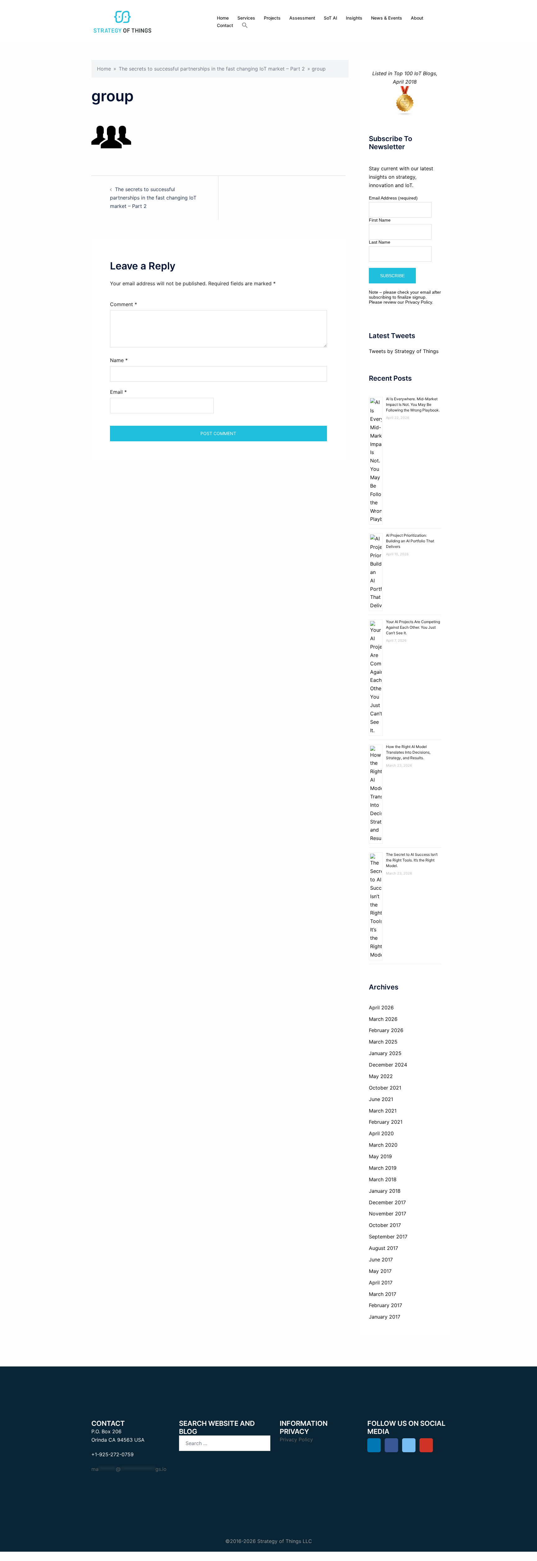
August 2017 (383, 1248)
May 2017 (380, 1271)
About (417, 18)
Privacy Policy (418, 302)
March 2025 (383, 1042)
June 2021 (381, 1099)
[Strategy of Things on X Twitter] (408, 1445)
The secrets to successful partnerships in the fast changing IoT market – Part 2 (212, 69)
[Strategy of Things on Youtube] (426, 1445)
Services (246, 18)
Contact (225, 25)
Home (223, 18)
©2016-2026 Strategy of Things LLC (268, 1541)
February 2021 (385, 1122)
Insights (354, 18)
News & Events (386, 18)
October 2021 (385, 1088)
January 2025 (385, 1053)
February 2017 (385, 1305)
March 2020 (383, 1145)
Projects (272, 18)
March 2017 (382, 1294)
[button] (245, 25)
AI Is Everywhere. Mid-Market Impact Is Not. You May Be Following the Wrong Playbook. (413, 404)
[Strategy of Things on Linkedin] (374, 1445)
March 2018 (383, 1179)
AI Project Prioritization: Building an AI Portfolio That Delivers (410, 541)
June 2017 (381, 1259)
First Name (380, 220)
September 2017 (388, 1236)
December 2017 (387, 1202)
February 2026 (386, 1030)
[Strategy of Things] (122, 21)
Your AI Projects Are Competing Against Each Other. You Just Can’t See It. (413, 627)
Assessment (302, 18)
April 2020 (381, 1133)
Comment (123, 304)
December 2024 (388, 1065)
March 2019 (383, 1168)
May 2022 (381, 1076)
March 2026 (383, 1019)
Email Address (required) (393, 197)
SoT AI (330, 18)
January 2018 (385, 1191)
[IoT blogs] (405, 101)
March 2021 (383, 1111)
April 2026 (381, 1007)
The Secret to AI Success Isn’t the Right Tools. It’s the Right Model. (412, 860)
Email (118, 392)
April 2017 (380, 1282)
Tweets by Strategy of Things (403, 351)
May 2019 (380, 1156)
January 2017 (384, 1317)
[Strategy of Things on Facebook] (391, 1445)
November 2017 (387, 1213)
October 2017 (385, 1225)
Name (119, 360)
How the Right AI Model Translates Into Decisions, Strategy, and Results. (408, 752)
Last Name (379, 242)
